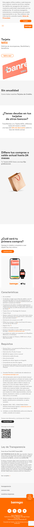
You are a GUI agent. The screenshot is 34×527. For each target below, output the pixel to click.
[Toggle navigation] (3, 26)
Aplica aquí (7, 55)
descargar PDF (7, 421)
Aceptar (25, 21)
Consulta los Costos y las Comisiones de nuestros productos (17, 522)
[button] (17, 475)
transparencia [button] (6, 486)
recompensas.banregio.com (11, 374)
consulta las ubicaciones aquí (16, 331)
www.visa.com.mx (26, 406)
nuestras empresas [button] (7, 494)
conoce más (7, 251)
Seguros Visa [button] (7, 325)
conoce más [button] (5, 490)
